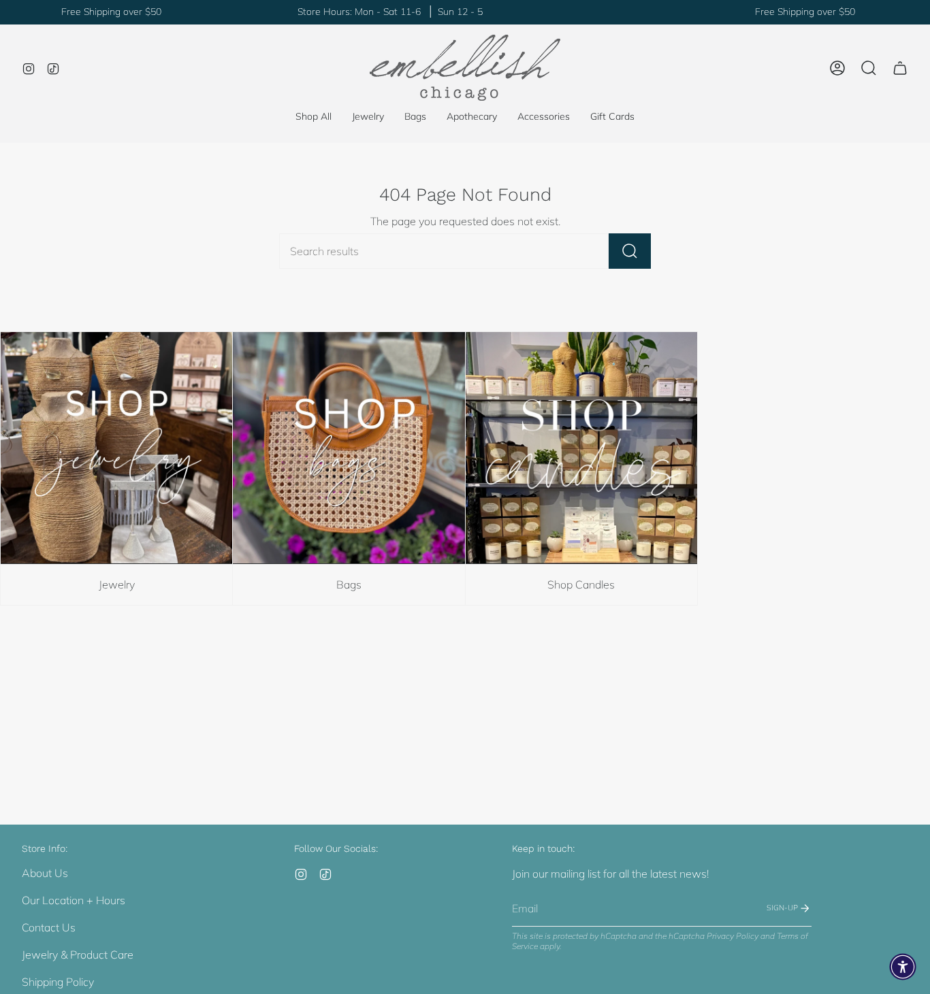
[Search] (630, 251)
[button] (368, 117)
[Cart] (900, 68)
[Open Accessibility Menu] (902, 966)
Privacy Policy (732, 936)
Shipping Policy (58, 982)
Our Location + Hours (73, 900)
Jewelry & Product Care (77, 954)
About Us (45, 873)
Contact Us (49, 927)
